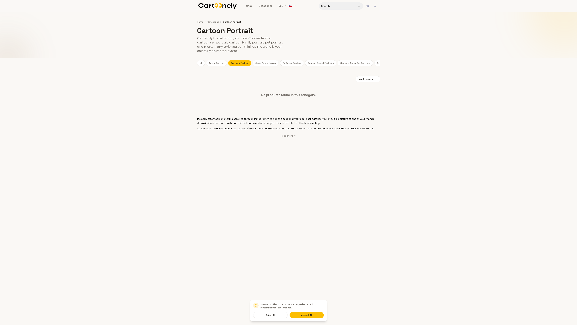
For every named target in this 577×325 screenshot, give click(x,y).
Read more (287, 135)
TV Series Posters (291, 63)
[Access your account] (375, 6)
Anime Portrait (216, 63)
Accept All (306, 315)
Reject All (271, 315)
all (201, 63)
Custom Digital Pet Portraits (355, 63)
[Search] (359, 6)
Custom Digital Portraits (321, 63)
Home (200, 21)
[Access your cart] (367, 6)
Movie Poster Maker (265, 63)
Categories (265, 6)
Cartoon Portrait (239, 63)
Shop (249, 6)
